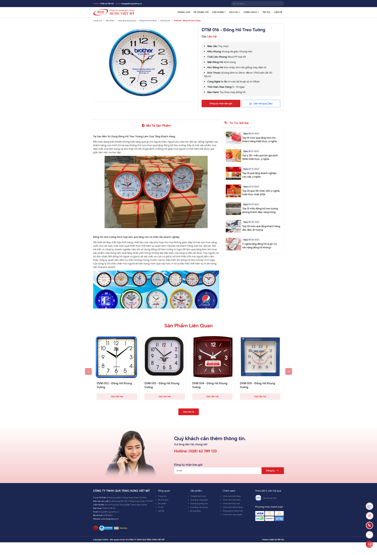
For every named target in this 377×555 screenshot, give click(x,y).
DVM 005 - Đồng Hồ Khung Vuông (257, 385)
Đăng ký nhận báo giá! (221, 103)
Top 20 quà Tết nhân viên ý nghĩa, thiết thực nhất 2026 (261, 192)
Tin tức (266, 12)
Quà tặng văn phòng (199, 507)
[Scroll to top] (369, 534)
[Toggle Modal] (369, 516)
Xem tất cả (188, 411)
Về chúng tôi (201, 12)
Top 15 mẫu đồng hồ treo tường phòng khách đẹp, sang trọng (260, 210)
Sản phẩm (218, 12)
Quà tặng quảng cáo (199, 503)
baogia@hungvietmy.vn (131, 3)
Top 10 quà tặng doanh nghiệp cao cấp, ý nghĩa (259, 174)
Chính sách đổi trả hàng (233, 507)
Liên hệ (278, 12)
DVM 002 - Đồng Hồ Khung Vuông (114, 385)
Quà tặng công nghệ (199, 500)
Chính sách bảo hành (231, 500)
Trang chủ (183, 12)
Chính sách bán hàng (231, 496)
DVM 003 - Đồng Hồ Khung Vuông (161, 385)
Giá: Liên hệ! (117, 396)
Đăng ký (270, 470)
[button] (225, 12)
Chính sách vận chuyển (232, 514)
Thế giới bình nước (198, 496)
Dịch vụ (233, 12)
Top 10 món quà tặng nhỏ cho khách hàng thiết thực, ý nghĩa (259, 139)
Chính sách (250, 12)
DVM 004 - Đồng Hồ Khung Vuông (209, 385)
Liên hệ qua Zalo (270, 498)
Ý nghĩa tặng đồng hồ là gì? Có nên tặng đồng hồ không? (259, 245)
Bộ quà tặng (195, 511)
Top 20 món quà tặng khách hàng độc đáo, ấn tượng (261, 227)
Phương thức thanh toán (233, 511)
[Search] (234, 3)
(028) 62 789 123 (107, 3)
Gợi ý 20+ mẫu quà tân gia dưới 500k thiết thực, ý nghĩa (260, 157)
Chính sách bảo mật (231, 503)
